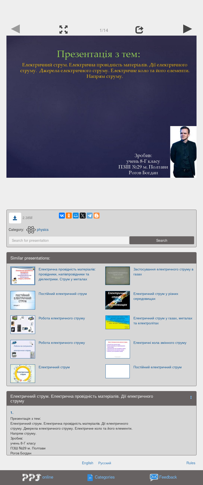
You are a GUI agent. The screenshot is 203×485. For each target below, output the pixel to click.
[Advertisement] (101, 11)
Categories (105, 477)
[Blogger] (97, 216)
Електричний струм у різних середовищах (155, 296)
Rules (190, 462)
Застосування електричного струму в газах (163, 271)
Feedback (168, 477)
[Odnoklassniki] (69, 216)
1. (11, 412)
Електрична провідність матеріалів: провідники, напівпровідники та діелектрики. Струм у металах (67, 273)
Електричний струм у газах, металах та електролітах (162, 320)
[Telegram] (90, 216)
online (47, 477)
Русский (104, 462)
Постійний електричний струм (63, 293)
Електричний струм (54, 366)
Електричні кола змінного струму (159, 342)
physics (43, 229)
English (87, 462)
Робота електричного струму (62, 317)
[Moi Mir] (76, 216)
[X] (83, 216)
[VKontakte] (62, 216)
